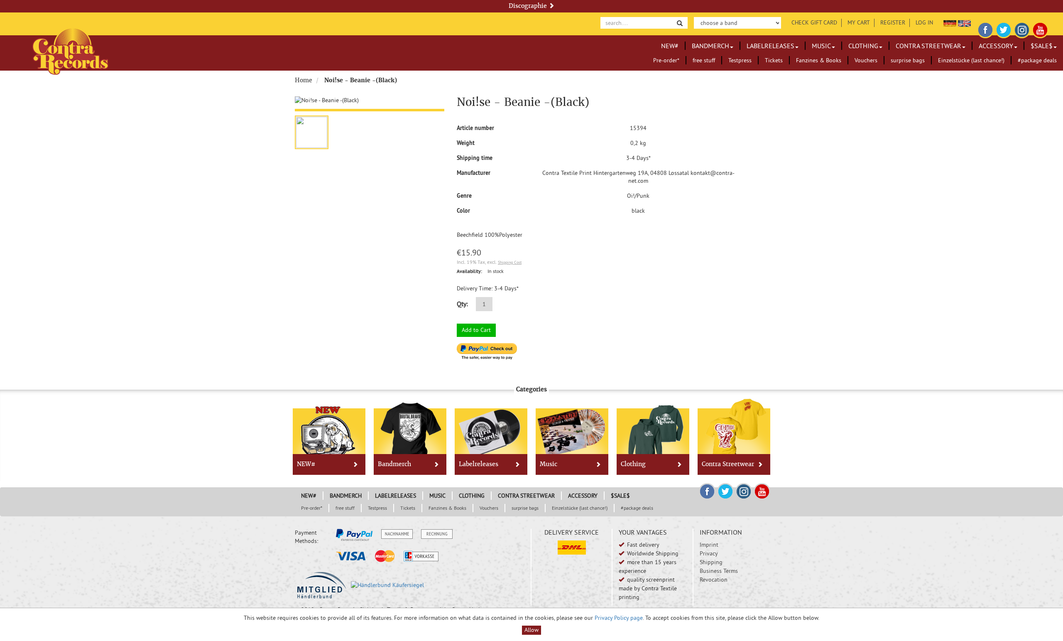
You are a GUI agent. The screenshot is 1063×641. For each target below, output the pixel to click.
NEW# (669, 46)
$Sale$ (1042, 46)
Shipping (711, 562)
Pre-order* (666, 60)
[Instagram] (1022, 28)
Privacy (709, 553)
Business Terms (719, 571)
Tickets (774, 60)
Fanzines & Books (818, 60)
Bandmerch (710, 46)
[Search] (680, 22)
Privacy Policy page (619, 617)
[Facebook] (985, 28)
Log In (924, 22)
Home (303, 80)
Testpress (740, 60)
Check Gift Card (814, 22)
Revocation (713, 579)
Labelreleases (770, 46)
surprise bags (908, 60)
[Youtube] (1040, 28)
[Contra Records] (70, 51)
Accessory (996, 46)
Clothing (863, 46)
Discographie (529, 6)
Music (821, 46)
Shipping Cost (510, 262)
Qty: (462, 304)
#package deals (1037, 60)
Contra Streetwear (928, 46)
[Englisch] (964, 22)
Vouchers (866, 60)
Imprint (709, 544)
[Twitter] (1003, 28)
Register (892, 22)
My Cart (858, 22)
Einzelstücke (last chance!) (971, 60)
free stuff (704, 60)
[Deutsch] (949, 22)
